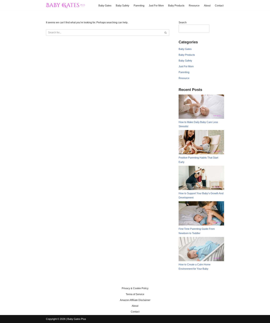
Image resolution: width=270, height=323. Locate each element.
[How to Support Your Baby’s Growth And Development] (201, 178)
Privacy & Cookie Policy (135, 288)
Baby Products (176, 5)
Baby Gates (104, 5)
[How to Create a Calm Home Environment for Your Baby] (201, 249)
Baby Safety (122, 5)
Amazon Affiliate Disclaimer (135, 300)
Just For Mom (156, 5)
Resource (194, 5)
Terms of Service (135, 294)
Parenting (139, 5)
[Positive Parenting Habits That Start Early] (201, 143)
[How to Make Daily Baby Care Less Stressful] (201, 107)
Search (183, 22)
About (207, 5)
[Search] (165, 32)
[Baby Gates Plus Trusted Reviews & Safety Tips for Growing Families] (65, 5)
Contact (219, 5)
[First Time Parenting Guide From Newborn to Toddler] (201, 214)
